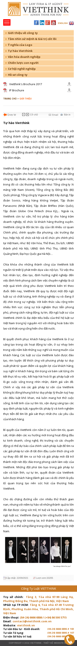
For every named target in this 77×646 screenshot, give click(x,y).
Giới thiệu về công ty (23, 33)
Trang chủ (32, 11)
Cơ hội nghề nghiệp (22, 69)
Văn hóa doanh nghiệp (24, 57)
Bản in (67, 114)
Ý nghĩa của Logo (20, 45)
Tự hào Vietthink (20, 51)
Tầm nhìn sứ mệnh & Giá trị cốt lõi (32, 39)
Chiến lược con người (23, 63)
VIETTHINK (35, 643)
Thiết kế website (53, 643)
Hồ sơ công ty (17, 75)
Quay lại (11, 114)
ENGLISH (63, 23)
